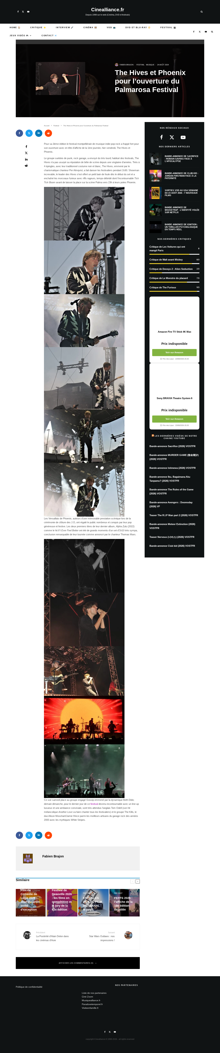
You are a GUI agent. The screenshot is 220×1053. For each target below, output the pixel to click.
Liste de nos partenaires (94, 993)
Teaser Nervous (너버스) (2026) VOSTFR (171, 537)
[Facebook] (18, 12)
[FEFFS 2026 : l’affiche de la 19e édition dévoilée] (124, 902)
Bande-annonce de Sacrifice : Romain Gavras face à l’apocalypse (181, 158)
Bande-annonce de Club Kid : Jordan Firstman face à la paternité (181, 175)
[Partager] (19, 133)
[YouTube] (28, 12)
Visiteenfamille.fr (90, 1008)
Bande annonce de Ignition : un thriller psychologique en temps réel (181, 227)
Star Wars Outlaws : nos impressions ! (102, 936)
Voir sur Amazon (174, 352)
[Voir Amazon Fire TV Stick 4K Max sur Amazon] (174, 313)
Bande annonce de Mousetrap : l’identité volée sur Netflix (182, 210)
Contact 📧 (49, 35)
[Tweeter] (29, 133)
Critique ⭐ (38, 27)
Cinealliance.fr (107, 9)
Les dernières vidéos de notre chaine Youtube (176, 437)
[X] (23, 12)
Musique (150, 65)
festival (95, 804)
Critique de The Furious (162, 287)
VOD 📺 (111, 27)
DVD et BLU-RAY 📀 (138, 27)
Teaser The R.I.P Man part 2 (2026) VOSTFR (173, 515)
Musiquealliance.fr (91, 1000)
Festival (140, 65)
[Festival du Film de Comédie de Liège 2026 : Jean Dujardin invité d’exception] (31, 902)
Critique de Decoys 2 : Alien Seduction (171, 269)
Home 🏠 (15, 27)
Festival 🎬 (168, 27)
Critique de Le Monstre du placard (168, 278)
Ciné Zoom (87, 996)
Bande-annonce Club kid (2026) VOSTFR (172, 545)
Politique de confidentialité (29, 987)
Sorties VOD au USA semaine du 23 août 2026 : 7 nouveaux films (181, 193)
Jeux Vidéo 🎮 (19, 35)
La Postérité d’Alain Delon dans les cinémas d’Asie (52, 936)
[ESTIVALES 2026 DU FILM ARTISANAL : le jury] (93, 902)
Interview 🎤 (65, 27)
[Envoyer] (48, 133)
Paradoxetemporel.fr (92, 1004)
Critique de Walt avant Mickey (166, 259)
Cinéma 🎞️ (90, 27)
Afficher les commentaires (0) (76, 963)
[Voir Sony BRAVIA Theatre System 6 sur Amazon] (174, 380)
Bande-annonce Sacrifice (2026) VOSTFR (172, 446)
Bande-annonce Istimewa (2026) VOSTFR (172, 468)
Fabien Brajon (127, 65)
